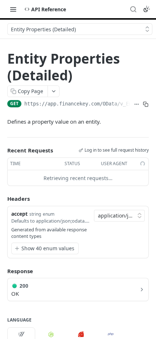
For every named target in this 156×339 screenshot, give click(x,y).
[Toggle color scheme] (146, 9)
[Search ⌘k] (133, 9)
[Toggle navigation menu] (13, 9)
